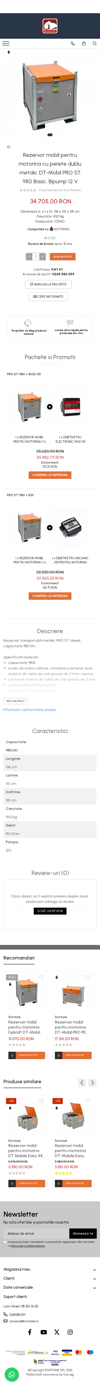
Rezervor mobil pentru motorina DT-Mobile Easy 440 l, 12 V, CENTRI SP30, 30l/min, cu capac (71, 1150)
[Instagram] (70, 1332)
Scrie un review (50, 911)
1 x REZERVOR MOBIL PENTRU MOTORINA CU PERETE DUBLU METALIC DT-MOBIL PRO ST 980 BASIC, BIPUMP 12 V (30, 440)
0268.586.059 (17, 1315)
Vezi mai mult (15, 701)
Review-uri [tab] (50, 873)
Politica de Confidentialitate (28, 1245)
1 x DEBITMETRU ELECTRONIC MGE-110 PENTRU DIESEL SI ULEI (70, 440)
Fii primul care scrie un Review (60, 190)
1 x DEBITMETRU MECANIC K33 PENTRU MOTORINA (70, 560)
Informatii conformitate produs (29, 709)
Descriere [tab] (50, 631)
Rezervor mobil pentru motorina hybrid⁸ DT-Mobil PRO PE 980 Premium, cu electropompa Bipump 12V (24, 1027)
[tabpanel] (50, 95)
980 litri (12, 750)
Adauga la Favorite (50, 284)
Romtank (14, 1017)
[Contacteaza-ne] (73, 43)
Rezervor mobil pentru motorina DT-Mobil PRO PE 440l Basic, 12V (70, 1027)
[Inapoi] (6, 147)
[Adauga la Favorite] (41, 977)
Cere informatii (50, 297)
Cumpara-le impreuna (50, 475)
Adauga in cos (62, 256)
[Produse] (6, 44)
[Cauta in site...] (95, 43)
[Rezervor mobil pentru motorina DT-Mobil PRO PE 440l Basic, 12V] (73, 992)
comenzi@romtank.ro (23, 1321)
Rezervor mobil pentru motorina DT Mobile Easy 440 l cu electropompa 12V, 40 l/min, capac (26, 1150)
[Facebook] (30, 1332)
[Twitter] (57, 1332)
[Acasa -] (50, 26)
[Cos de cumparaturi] (84, 43)
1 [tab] (50, 134)
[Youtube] (43, 1332)
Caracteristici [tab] (50, 731)
